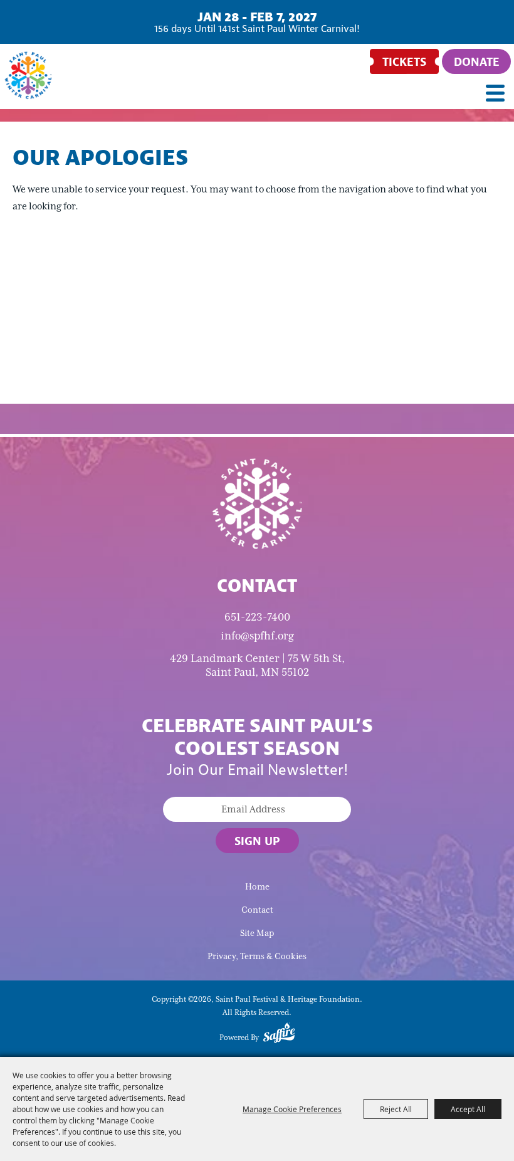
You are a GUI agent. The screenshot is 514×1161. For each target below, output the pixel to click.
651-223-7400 (257, 617)
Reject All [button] (396, 1109)
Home (257, 886)
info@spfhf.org (257, 636)
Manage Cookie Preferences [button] (292, 1109)
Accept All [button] (468, 1109)
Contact (257, 910)
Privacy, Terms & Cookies (257, 956)
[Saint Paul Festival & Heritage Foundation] (28, 75)
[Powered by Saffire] (279, 1035)
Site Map (257, 933)
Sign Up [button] (257, 840)
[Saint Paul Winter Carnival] (257, 503)
